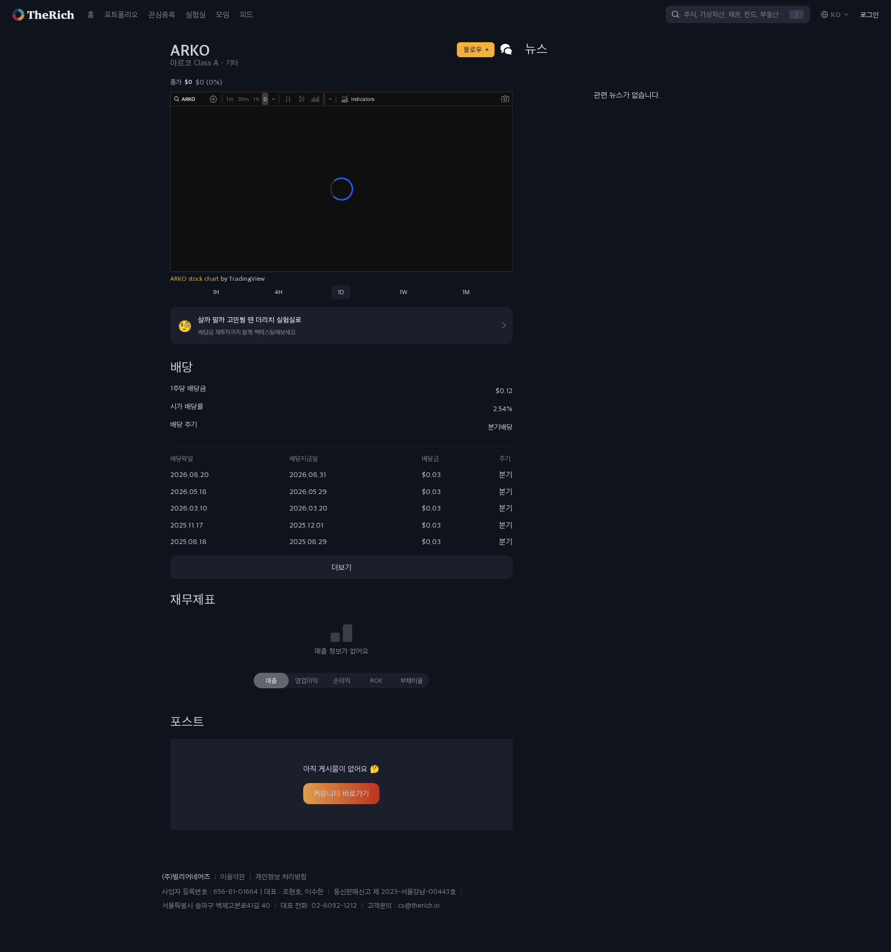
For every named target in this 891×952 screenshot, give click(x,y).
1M (466, 292)
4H (278, 292)
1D (341, 292)
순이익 (341, 680)
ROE (376, 680)
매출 (271, 680)
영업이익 (306, 680)
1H (216, 292)
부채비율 (411, 680)
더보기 (342, 567)
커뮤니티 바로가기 (341, 793)
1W (403, 292)
